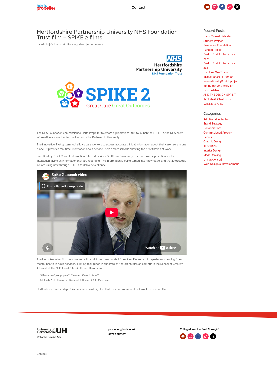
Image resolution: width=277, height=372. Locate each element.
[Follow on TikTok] (230, 7)
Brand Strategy (213, 123)
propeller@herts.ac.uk (121, 329)
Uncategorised (76, 44)
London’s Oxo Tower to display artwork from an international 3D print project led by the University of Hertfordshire (221, 81)
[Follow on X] (237, 7)
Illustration (210, 146)
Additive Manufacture (217, 119)
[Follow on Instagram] (215, 7)
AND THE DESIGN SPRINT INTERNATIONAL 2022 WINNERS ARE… (220, 99)
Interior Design (212, 150)
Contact (138, 7)
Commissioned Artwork (218, 132)
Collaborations (212, 128)
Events (208, 137)
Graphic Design (213, 141)
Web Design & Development (221, 163)
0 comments (95, 44)
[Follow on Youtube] (207, 7)
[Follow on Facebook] (222, 7)
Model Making (212, 155)
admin (44, 44)
